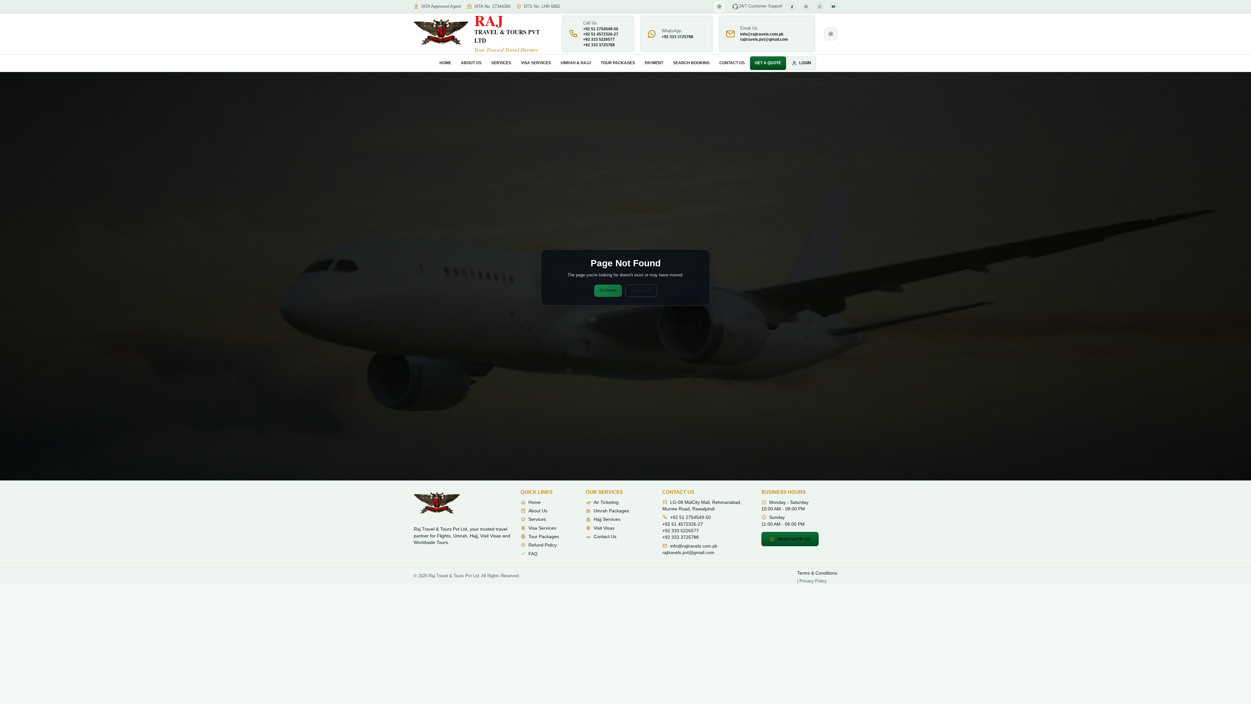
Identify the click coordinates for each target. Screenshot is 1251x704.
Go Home (608, 290)
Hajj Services (607, 519)
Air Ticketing (606, 502)
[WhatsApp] (820, 6)
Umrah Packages (611, 510)
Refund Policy (542, 545)
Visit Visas (604, 528)
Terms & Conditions (817, 573)
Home (445, 63)
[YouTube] (833, 6)
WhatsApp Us (794, 539)
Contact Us (732, 63)
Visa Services (536, 63)
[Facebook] (792, 6)
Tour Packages (618, 63)
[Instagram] (806, 6)
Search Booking (691, 63)
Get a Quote (768, 63)
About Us (471, 63)
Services (501, 63)
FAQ (533, 553)
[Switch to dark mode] (719, 6)
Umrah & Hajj (576, 63)
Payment (654, 63)
